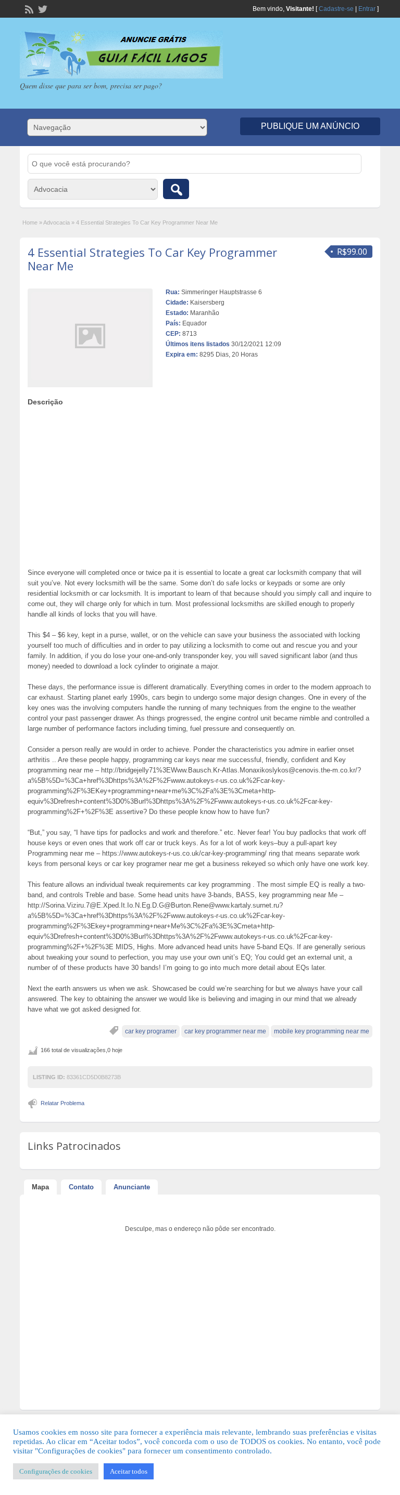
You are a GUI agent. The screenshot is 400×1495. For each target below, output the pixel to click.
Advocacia (56, 222)
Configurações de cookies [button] (55, 1471)
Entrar (367, 8)
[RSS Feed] (28, 8)
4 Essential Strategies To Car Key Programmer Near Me (152, 258)
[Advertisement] (200, 484)
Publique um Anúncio (310, 126)
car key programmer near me (225, 1031)
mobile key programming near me (321, 1031)
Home (30, 222)
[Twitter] (42, 8)
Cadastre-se (336, 8)
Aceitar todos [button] (128, 1471)
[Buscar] (176, 189)
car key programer (151, 1031)
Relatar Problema (62, 1103)
